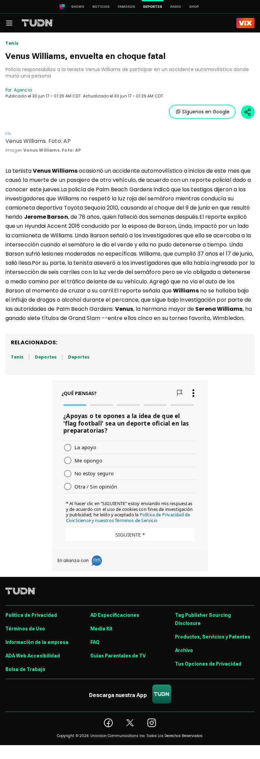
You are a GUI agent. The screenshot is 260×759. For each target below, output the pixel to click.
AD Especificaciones (114, 615)
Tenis (11, 43)
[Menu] (9, 23)
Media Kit (101, 628)
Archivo (184, 650)
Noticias (101, 6)
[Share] (248, 112)
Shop (194, 6)
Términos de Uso (25, 628)
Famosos (126, 6)
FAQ (95, 642)
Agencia (22, 90)
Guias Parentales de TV (118, 655)
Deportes (45, 357)
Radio (175, 6)
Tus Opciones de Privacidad (208, 664)
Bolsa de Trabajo (25, 669)
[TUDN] (37, 23)
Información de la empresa (36, 642)
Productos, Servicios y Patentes (212, 636)
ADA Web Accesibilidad (32, 655)
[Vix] (245, 23)
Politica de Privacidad (31, 615)
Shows (77, 6)
